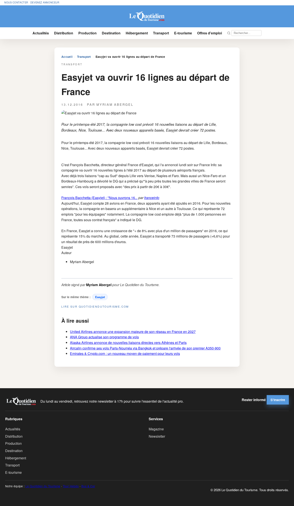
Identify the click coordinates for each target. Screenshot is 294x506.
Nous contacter (16, 2)
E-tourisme (183, 33)
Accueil (67, 57)
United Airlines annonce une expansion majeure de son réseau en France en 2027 (133, 331)
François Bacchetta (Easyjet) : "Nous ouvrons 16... (99, 197)
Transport (161, 33)
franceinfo (151, 197)
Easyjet (100, 297)
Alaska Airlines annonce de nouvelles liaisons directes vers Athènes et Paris (128, 342)
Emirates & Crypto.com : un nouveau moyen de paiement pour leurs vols (125, 353)
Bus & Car (88, 486)
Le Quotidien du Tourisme (42, 486)
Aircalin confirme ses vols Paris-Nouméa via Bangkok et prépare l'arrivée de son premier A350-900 (145, 348)
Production (87, 33)
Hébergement (137, 33)
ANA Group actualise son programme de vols (104, 336)
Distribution (63, 33)
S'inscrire (278, 399)
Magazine (156, 428)
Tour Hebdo (71, 486)
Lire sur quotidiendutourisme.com (95, 306)
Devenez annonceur (44, 2)
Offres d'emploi (209, 33)
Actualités (40, 33)
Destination (111, 33)
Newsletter (157, 436)
